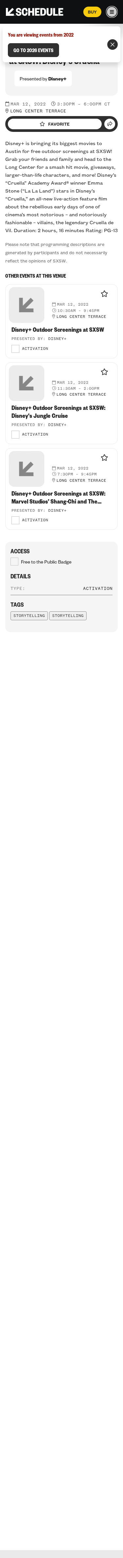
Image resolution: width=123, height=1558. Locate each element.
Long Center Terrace (38, 111)
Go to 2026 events (33, 50)
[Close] (112, 44)
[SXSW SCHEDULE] (34, 12)
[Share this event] (109, 124)
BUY (92, 12)
